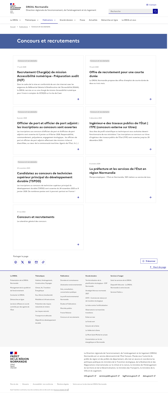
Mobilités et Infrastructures (45, 299)
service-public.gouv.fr (108, 376)
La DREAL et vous (129, 20)
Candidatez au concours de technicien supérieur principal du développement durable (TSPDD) (44, 177)
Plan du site (14, 384)
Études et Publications (68, 304)
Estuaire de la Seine (92, 326)
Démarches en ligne (109, 20)
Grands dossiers (66, 20)
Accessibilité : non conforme (43, 384)
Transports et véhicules (43, 316)
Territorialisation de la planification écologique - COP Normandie (96, 283)
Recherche (155, 11)
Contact (152, 5)
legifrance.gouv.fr (130, 376)
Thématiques (30, 20)
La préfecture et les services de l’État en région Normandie (117, 171)
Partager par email (36, 262)
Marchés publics (66, 308)
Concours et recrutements (35, 217)
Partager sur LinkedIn (29, 262)
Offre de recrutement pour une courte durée (116, 74)
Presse (82, 20)
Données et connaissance (69, 280)
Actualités (93, 20)
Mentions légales (63, 384)
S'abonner (150, 261)
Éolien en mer (90, 317)
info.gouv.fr (89, 376)
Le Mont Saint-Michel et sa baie (96, 335)
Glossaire (25, 384)
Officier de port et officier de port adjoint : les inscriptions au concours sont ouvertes (48, 125)
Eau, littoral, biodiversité (44, 295)
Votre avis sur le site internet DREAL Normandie (90, 384)
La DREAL (14, 20)
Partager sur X (22, 262)
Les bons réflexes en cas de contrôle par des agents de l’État (19, 307)
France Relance (65, 313)
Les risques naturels (42, 311)
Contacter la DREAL (17, 295)
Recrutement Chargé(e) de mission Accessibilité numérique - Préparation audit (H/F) (48, 76)
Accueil (12, 27)
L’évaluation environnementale (71, 285)
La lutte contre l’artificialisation (96, 305)
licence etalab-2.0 (60, 390)
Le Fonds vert (90, 321)
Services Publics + (117, 292)
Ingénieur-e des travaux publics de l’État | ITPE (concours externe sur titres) (118, 125)
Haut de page (159, 267)
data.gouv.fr (148, 376)
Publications (48, 20)
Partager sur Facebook (15, 262)
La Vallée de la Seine (92, 330)
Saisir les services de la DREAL (121, 280)
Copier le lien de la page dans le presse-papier (43, 262)
